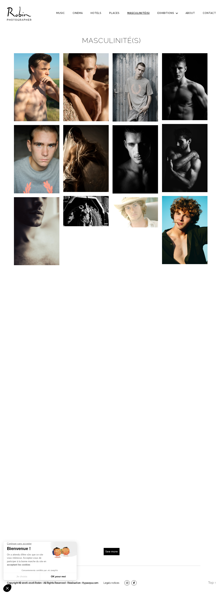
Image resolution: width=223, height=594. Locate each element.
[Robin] (184, 86)
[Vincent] (135, 159)
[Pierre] (135, 212)
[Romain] (36, 447)
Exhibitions (165, 13)
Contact (209, 13)
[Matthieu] (86, 439)
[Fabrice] (36, 87)
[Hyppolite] (86, 385)
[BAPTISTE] (184, 355)
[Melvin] (184, 302)
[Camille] (184, 510)
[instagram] (127, 582)
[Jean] (86, 211)
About (190, 13)
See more (111, 551)
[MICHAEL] (36, 375)
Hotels (96, 13)
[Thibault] (86, 87)
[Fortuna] (184, 406)
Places (114, 13)
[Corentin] (135, 254)
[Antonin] (86, 158)
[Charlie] (36, 231)
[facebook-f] (134, 582)
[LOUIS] (184, 230)
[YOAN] (86, 298)
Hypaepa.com (90, 582)
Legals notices (111, 582)
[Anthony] (135, 87)
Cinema (78, 13)
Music (60, 13)
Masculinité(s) (138, 13)
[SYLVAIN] (184, 158)
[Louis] (184, 457)
